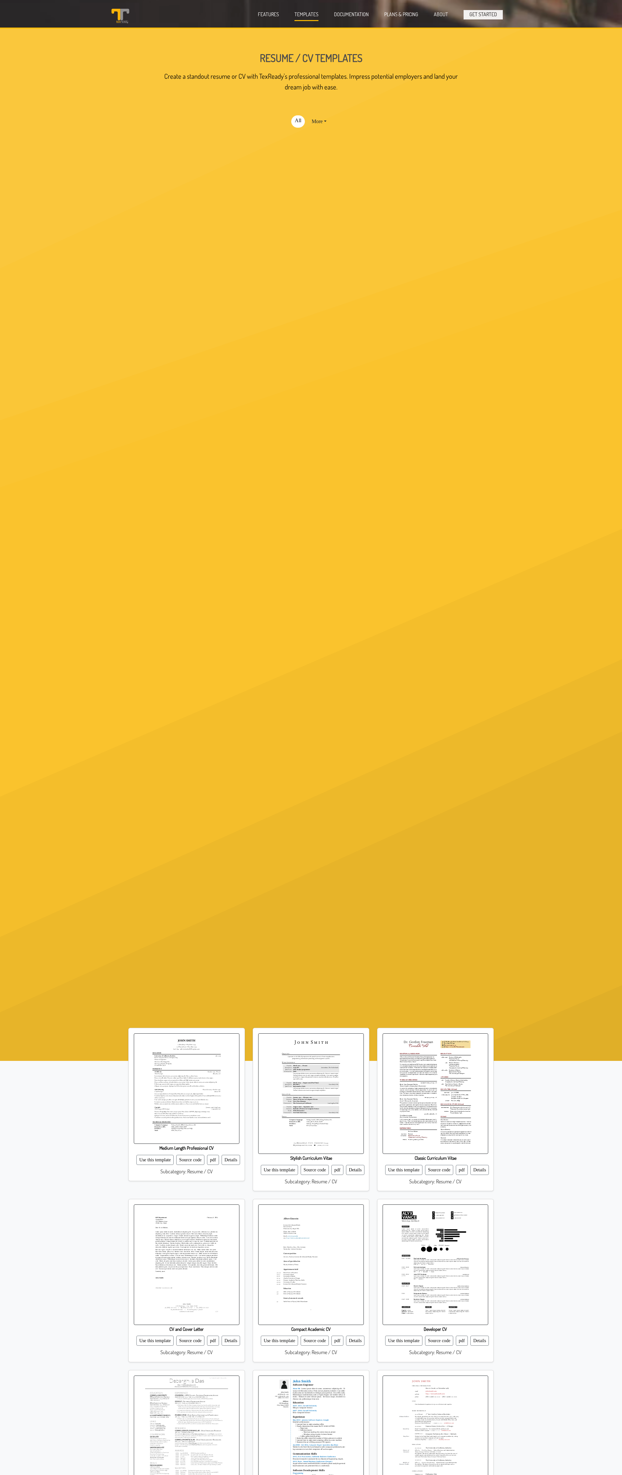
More (317, 121)
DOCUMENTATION (351, 14)
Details (231, 1159)
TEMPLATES (306, 14)
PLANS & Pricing (401, 14)
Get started (483, 14)
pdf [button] (213, 1159)
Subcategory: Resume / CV (186, 1171)
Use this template (155, 1159)
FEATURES (268, 14)
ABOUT (441, 14)
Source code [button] (190, 1159)
